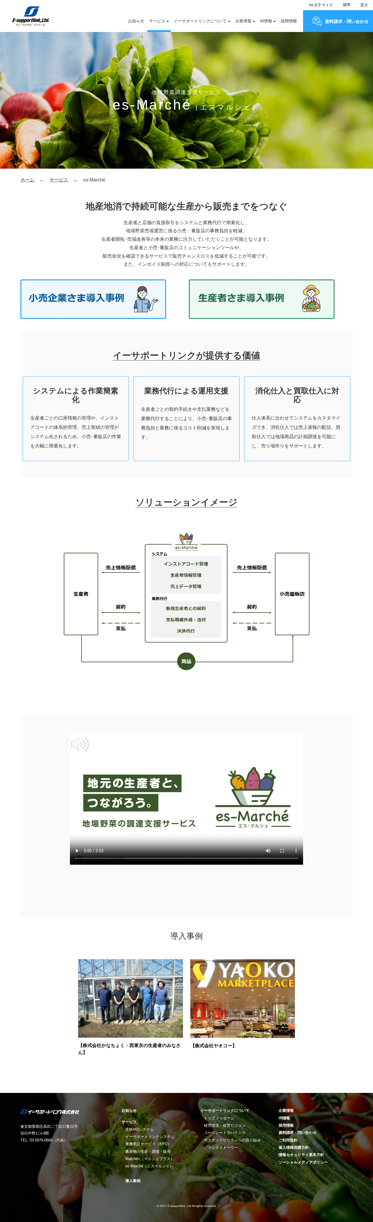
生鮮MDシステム (139, 1129)
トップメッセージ (219, 1118)
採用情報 (289, 21)
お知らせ (136, 21)
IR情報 (266, 21)
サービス (157, 21)
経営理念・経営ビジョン (225, 1125)
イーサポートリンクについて (200, 21)
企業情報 (243, 21)
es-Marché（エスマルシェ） (149, 1166)
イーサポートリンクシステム (150, 1136)
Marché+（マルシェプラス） (149, 1159)
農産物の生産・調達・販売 (148, 1151)
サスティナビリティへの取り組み (232, 1140)
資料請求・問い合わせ (347, 21)
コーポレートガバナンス (225, 1132)
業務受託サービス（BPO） (148, 1144)
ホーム (27, 179)
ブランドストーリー (221, 1147)
